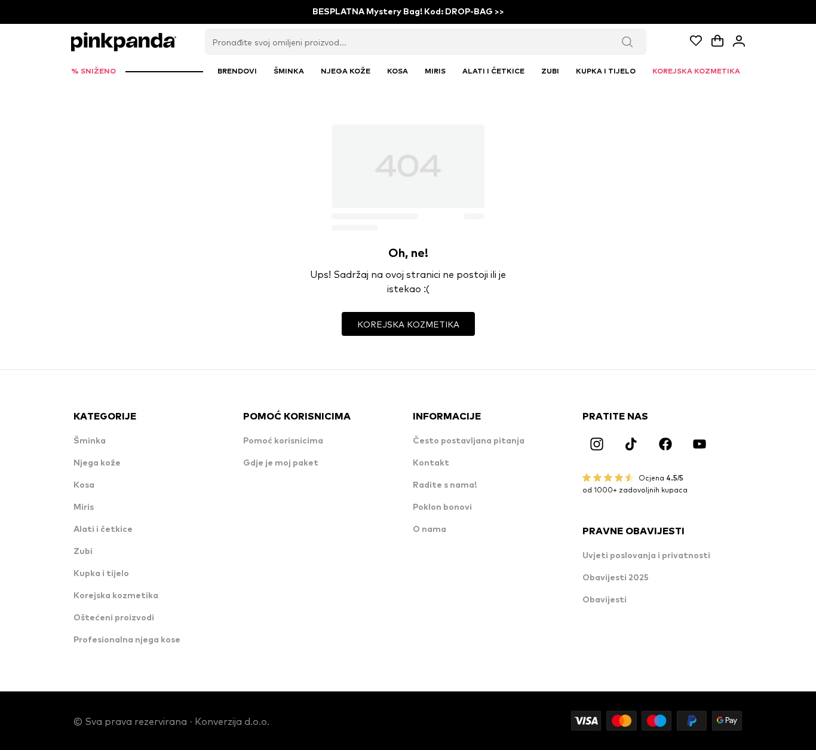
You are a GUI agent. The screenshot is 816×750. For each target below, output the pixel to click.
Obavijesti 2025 (615, 578)
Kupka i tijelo (101, 574)
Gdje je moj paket (280, 463)
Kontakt (431, 463)
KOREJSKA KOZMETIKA (408, 324)
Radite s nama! (445, 485)
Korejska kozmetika (115, 596)
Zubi (83, 551)
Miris (83, 507)
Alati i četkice (103, 529)
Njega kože (97, 463)
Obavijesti (604, 600)
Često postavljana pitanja (468, 441)
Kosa (83, 485)
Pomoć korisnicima (283, 441)
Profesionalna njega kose (126, 640)
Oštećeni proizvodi (113, 618)
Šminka (89, 441)
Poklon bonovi (442, 507)
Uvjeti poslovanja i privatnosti (646, 556)
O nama (429, 529)
